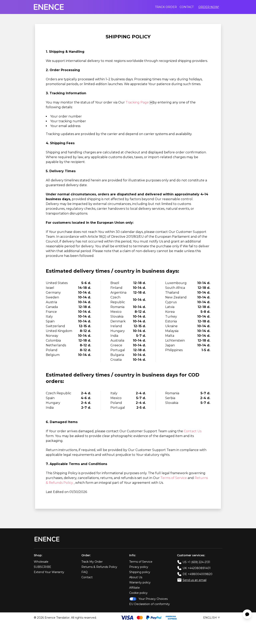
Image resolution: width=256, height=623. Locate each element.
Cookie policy (138, 593)
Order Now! (208, 7)
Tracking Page (138, 102)
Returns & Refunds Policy (99, 567)
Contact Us (192, 431)
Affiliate (134, 587)
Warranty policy (140, 582)
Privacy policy (138, 567)
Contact (187, 7)
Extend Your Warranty (49, 572)
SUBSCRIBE (42, 567)
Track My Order (92, 561)
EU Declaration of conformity (149, 604)
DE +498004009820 (197, 574)
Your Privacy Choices (153, 599)
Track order (166, 7)
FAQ (84, 572)
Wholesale (41, 561)
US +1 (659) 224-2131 (196, 562)
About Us (135, 577)
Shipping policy (139, 572)
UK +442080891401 (197, 568)
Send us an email (194, 580)
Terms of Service (174, 478)
